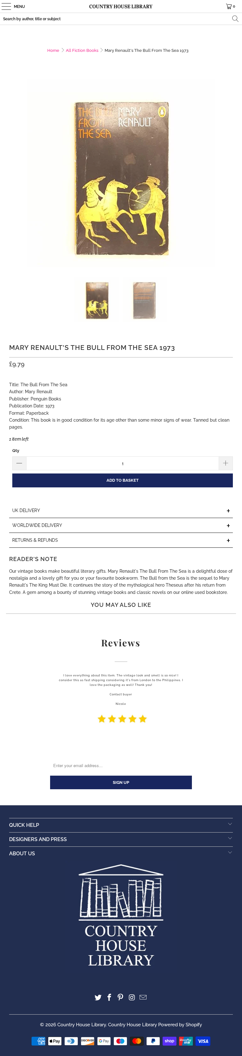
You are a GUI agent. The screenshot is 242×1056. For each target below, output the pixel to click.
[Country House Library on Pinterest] (120, 998)
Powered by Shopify (180, 1025)
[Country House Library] (121, 6)
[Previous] (14, 173)
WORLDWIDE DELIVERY (121, 525)
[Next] (228, 173)
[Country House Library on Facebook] (109, 998)
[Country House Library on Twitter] (98, 998)
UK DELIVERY (121, 510)
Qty (15, 450)
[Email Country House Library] (143, 998)
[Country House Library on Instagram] (132, 998)
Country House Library (81, 1025)
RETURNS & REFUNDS (121, 540)
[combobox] (121, 19)
